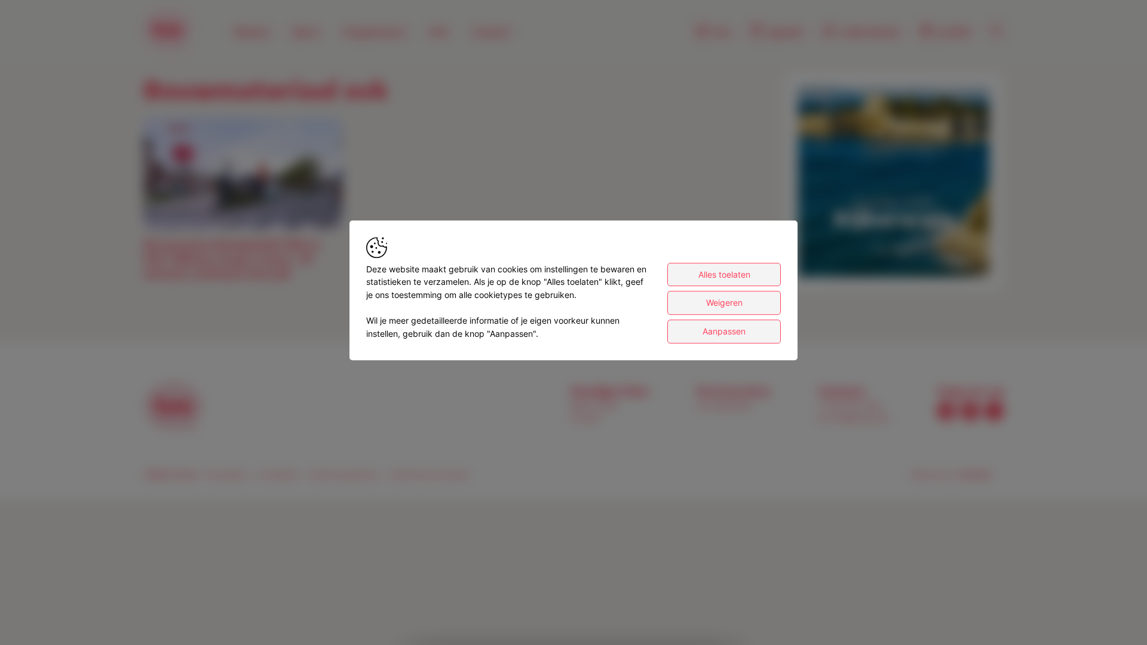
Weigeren (724, 303)
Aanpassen (724, 331)
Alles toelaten (724, 274)
